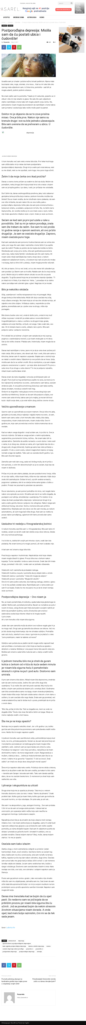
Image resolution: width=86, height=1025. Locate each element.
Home (3, 22)
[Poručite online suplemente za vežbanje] (71, 40)
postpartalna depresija (10, 951)
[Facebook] (4, 47)
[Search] (71, 3)
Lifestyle (10, 22)
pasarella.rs (39, 949)
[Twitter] (9, 47)
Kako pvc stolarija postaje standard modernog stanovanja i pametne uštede (79, 7)
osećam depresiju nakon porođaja (13, 949)
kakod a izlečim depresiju (36, 946)
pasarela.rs (29, 949)
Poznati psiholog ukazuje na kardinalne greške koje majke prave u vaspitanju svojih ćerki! (14, 981)
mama (48, 946)
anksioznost (12, 941)
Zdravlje (17, 22)
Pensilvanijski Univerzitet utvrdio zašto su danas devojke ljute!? (44, 980)
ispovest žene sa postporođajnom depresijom (17, 943)
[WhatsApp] (19, 47)
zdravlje (39, 951)
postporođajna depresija (26, 951)
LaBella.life (10, 927)
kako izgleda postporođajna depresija (14, 946)
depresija (21, 941)
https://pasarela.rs (22, 997)
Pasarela (7, 42)
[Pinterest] (14, 47)
